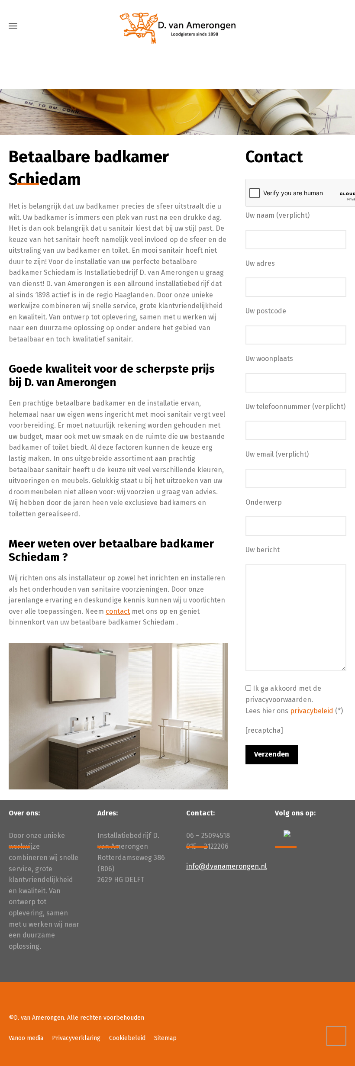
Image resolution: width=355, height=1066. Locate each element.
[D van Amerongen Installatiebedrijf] (177, 26)
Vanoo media (26, 1038)
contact (118, 611)
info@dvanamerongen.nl (226, 866)
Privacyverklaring (76, 1038)
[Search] (340, 26)
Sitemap (165, 1038)
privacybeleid (311, 711)
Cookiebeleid (127, 1038)
